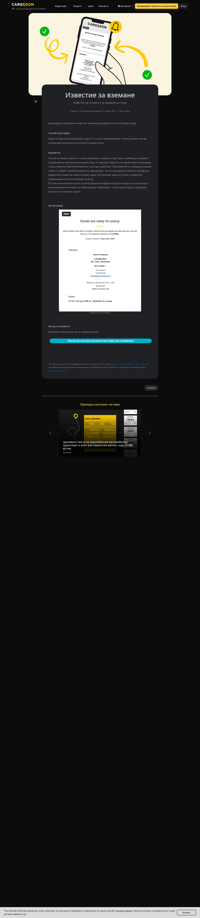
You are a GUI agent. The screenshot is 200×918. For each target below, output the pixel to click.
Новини (151, 387)
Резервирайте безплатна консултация (156, 6)
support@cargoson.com (58, 370)
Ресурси (77, 6)
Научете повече (124, 911)
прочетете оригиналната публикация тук (131, 364)
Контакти (103, 6)
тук (24, 914)
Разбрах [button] (186, 912)
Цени (90, 6)
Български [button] (125, 6)
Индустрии (60, 6)
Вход (183, 6)
